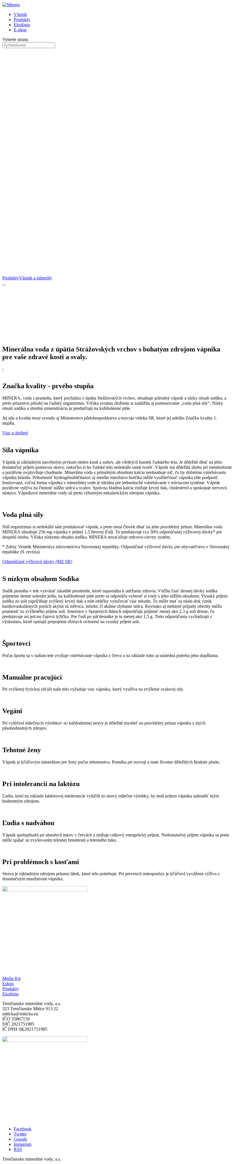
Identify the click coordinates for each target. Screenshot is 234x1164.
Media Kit (11, 978)
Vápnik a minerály (35, 277)
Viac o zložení (15, 432)
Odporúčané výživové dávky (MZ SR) (37, 561)
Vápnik (20, 14)
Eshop (8, 983)
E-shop (20, 29)
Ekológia (22, 24)
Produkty (22, 19)
